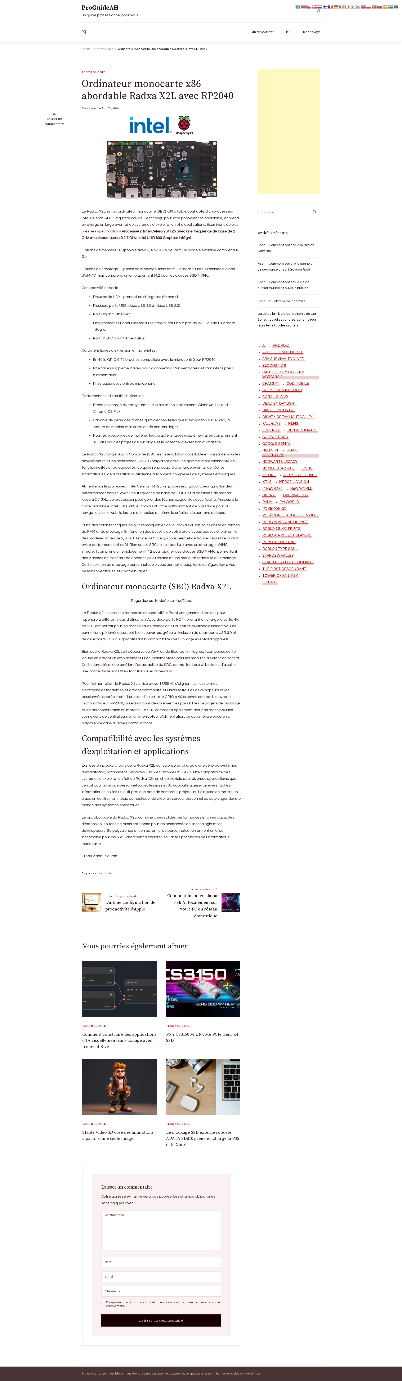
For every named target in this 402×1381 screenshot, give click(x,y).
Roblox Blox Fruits (281, 529)
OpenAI (269, 495)
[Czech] (309, 6)
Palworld (289, 502)
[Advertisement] (289, 131)
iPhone (269, 475)
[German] (336, 6)
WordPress (252, 1373)
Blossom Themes (214, 1373)
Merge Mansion (294, 482)
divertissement (262, 32)
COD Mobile (298, 384)
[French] (331, 6)
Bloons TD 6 (274, 365)
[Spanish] (385, 6)
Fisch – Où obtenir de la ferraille (282, 301)
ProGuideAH (100, 8)
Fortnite (271, 430)
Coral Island (275, 397)
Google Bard (275, 437)
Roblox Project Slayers (286, 535)
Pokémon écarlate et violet (290, 515)
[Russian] (380, 6)
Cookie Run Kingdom (282, 390)
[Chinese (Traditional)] (303, 6)
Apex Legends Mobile (282, 352)
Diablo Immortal (278, 410)
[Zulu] (396, 6)
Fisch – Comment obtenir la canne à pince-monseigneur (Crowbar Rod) (285, 266)
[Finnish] (325, 6)
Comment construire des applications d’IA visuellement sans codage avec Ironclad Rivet (119, 1041)
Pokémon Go (274, 509)
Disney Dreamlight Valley (287, 417)
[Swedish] (390, 6)
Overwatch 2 (295, 495)
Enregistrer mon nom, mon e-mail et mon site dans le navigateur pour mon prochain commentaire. (163, 1304)
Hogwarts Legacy (280, 462)
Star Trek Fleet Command (287, 562)
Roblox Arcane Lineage (285, 522)
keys (267, 482)
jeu (288, 32)
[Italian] (347, 6)
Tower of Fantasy (280, 576)
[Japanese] (352, 6)
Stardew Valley (278, 555)
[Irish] (341, 6)
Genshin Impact (302, 430)
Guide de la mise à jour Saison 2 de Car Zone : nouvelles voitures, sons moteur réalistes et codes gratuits (287, 319)
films (293, 424)
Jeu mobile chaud (300, 475)
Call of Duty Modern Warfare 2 (283, 374)
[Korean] (358, 6)
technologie (311, 32)
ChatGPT (270, 384)
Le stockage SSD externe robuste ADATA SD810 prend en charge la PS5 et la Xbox (202, 1139)
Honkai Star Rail (278, 468)
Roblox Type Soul (280, 549)
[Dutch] (320, 6)
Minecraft (272, 488)
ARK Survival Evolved (283, 359)
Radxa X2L (105, 873)
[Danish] (314, 6)
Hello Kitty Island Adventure (280, 453)
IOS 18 (307, 468)
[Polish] (369, 6)
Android (281, 345)
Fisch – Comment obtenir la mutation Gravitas (286, 248)
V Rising (269, 582)
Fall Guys (271, 424)
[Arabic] (298, 6)
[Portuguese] (374, 6)
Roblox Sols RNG (279, 542)
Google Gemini (276, 444)
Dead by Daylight (279, 403)
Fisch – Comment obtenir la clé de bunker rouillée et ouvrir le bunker (283, 285)
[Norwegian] (363, 6)
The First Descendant (284, 569)
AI (263, 345)
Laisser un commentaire (54, 121)
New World (301, 488)
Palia (267, 502)
